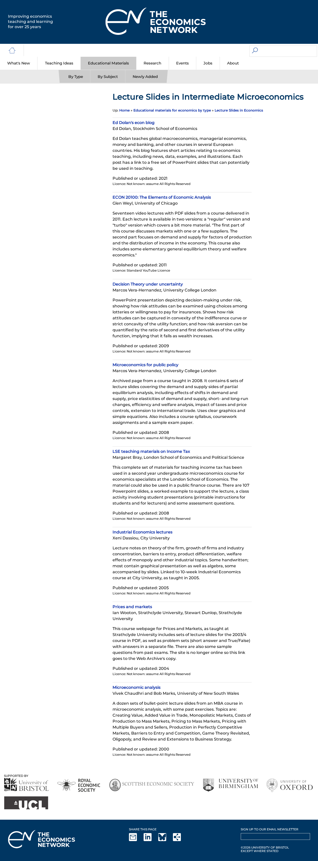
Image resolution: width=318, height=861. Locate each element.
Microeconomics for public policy (145, 364)
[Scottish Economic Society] (152, 785)
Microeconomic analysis (136, 687)
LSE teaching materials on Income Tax (151, 451)
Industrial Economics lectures (142, 532)
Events (182, 63)
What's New (18, 63)
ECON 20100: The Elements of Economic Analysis (162, 197)
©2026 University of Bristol (265, 847)
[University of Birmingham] (230, 785)
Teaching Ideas (59, 63)
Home (124, 110)
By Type (75, 76)
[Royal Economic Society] (79, 785)
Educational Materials (108, 63)
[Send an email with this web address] (136, 840)
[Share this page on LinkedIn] (151, 840)
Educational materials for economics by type (172, 110)
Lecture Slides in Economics (239, 110)
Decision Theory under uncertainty (148, 284)
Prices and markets (132, 606)
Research (152, 63)
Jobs (207, 63)
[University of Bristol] (26, 784)
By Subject (108, 76)
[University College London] (26, 803)
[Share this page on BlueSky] (165, 840)
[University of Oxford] (290, 785)
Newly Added (145, 76)
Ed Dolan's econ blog (134, 122)
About (233, 63)
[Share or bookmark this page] (180, 840)
